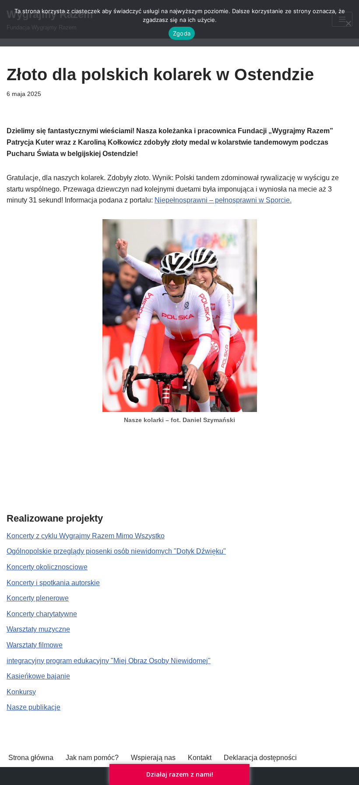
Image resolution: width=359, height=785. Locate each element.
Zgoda (181, 33)
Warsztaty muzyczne (38, 629)
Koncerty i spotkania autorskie (53, 582)
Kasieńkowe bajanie (38, 676)
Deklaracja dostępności (260, 757)
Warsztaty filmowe (35, 645)
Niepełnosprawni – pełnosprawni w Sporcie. (223, 200)
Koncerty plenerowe (38, 598)
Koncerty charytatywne (42, 614)
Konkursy (21, 692)
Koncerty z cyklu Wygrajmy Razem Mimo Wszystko (86, 536)
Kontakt (199, 757)
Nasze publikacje (33, 707)
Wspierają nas (153, 757)
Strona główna (30, 757)
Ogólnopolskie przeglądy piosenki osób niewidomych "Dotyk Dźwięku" (116, 551)
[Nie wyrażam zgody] (348, 23)
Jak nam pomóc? (92, 757)
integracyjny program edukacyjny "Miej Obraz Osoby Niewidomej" (109, 660)
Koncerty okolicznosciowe (47, 567)
